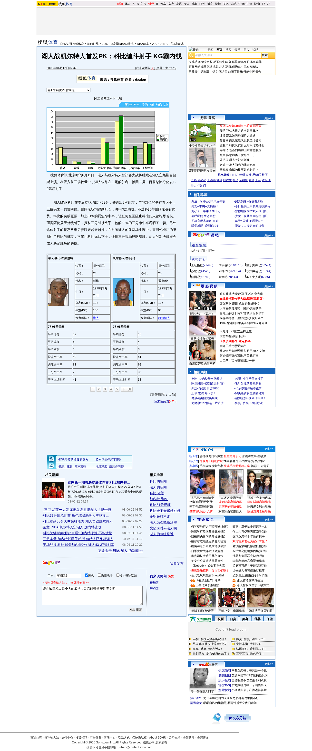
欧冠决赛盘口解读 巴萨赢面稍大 (240, 126)
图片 (246, 49)
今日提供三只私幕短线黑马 (252, 206)
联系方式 (124, 737)
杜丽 (265, 175)
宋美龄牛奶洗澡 (199, 71)
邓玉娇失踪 (220, 62)
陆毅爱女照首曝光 (259, 506)
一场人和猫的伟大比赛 (240, 165)
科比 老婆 (157, 493)
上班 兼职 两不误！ (203, 393)
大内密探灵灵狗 (230, 308)
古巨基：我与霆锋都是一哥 (237, 360)
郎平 (235, 180)
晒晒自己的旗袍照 (215, 703)
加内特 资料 (159, 499)
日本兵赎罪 (254, 62)
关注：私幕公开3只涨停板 (208, 201)
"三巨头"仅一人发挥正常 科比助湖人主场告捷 (77, 510)
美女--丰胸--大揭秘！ (205, 206)
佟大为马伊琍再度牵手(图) (250, 531)
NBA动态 (143, 44)
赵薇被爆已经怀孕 (201, 502)
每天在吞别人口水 (202, 691)
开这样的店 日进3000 (205, 388)
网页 (219, 49)
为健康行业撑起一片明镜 (207, 403)
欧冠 (265, 180)
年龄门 (201, 185)
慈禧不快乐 (235, 71)
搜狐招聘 (81, 737)
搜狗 (257, 4)
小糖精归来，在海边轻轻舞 (249, 690)
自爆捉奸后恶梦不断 (202, 363)
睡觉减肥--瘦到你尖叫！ (207, 225)
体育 (128, 4)
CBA (194, 180)
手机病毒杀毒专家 (211, 466)
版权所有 (161, 742)
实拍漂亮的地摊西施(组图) (250, 551)
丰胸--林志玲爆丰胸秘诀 (207, 378)
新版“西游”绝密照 (202, 611)
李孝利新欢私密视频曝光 (249, 561)
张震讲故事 (249, 456)
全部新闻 (189, 737)
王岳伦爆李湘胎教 (207, 585)
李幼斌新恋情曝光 (259, 502)
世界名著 (229, 461)
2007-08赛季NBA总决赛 (118, 44)
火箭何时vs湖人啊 (163, 528)
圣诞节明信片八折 (201, 511)
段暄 (222, 130)
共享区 (193, 466)
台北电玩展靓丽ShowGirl (207, 575)
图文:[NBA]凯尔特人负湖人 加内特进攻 (72, 527)
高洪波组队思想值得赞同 (245, 140)
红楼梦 (261, 456)
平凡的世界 (243, 461)
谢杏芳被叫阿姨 (239, 160)
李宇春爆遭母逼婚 (201, 506)
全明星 (243, 180)
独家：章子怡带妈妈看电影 (250, 526)
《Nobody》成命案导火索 (208, 565)
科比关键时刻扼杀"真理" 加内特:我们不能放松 (77, 533)
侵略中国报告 (252, 71)
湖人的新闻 (158, 487)
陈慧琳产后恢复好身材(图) (208, 531)
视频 (194, 4)
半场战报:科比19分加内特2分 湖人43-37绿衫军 (78, 545)
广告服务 (95, 737)
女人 (187, 4)
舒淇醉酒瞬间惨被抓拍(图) (250, 546)
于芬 (258, 180)
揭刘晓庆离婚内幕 (230, 502)
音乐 (237, 49)
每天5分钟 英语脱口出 (249, 221)
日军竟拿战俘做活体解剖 (207, 551)
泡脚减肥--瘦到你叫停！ (250, 398)
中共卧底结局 (218, 71)
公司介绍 (174, 737)
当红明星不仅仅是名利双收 (249, 680)
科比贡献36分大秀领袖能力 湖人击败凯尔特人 (78, 521)
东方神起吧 (253, 271)
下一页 (126, 389)
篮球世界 (93, 44)
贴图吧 (195, 277)
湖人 (96, 318)
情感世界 (224, 685)
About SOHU (157, 737)
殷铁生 (227, 180)
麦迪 (251, 180)
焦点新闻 (224, 670)
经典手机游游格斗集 (237, 466)
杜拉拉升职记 (232, 456)
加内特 (194, 250)
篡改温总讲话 (215, 67)
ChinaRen (245, 4)
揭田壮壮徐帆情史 (202, 498)
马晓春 (224, 169)
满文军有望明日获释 (233, 336)
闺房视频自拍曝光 (202, 338)
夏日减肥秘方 (234, 67)
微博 (218, 4)
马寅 (222, 155)
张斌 (222, 165)
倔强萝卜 (225, 303)
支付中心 (67, 737)
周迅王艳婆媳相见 (230, 506)
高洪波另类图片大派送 (240, 135)
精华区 (154, 582)
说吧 (233, 4)
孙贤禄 (224, 140)
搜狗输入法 (51, 737)
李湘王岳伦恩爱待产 (233, 346)
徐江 (222, 135)
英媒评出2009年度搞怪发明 (250, 675)
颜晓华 (224, 145)
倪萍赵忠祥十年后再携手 (249, 536)
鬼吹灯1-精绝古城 (211, 461)
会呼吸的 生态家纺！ (204, 216)
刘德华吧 (224, 271)
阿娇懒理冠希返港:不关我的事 (239, 355)
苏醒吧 (195, 271)
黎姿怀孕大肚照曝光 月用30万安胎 (242, 351)
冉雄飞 (224, 150)
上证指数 (197, 265)
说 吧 (215, 235)
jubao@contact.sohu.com (135, 747)
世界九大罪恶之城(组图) (248, 556)
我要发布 (177, 563)
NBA (235, 175)
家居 (179, 4)
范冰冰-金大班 (253, 294)
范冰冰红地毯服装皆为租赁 (208, 541)
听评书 (193, 456)
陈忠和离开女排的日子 (240, 155)
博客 (210, 4)
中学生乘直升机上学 (202, 146)
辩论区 (154, 588)
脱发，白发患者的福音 (249, 225)
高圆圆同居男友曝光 (202, 170)
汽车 (163, 4)
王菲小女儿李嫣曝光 (231, 611)
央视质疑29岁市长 (201, 62)
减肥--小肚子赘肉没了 (249, 378)
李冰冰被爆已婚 (231, 498)
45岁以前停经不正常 (248, 388)
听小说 (193, 461)
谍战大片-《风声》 (202, 314)
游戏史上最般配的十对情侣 (250, 575)
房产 (171, 4)
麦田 (235, 303)
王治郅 (211, 180)
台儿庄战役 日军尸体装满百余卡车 (242, 313)
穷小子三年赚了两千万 (206, 211)
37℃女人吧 (253, 277)
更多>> (268, 118)
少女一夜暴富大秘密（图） (252, 216)
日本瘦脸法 (251, 67)
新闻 (120, 4)
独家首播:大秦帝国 (232, 294)
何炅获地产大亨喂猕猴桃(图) (209, 526)
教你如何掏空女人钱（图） (252, 211)
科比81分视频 (160, 505)
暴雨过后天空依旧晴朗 (242, 703)
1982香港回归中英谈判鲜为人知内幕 (243, 323)
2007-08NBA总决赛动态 (168, 44)
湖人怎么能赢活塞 (163, 522)
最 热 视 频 (209, 286)
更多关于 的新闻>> (120, 551)
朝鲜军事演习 (237, 62)
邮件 (202, 4)
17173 (266, 4)
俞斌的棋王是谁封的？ (243, 169)
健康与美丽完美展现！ (206, 398)
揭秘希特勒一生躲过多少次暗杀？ (241, 318)
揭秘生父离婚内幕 (259, 498)
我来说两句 (143, 68)
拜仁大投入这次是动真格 (242, 130)
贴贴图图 (224, 675)
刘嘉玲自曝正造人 (230, 511)
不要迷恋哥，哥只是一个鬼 (249, 670)
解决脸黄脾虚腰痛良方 (249, 393)
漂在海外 (196, 698)
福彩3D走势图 (260, 466)
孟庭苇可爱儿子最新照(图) (250, 565)
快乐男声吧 (253, 265)
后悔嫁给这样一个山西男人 (249, 685)
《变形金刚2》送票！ (209, 580)
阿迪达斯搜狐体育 (72, 44)
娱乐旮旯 (224, 680)
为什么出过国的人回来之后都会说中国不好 (231, 698)
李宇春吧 (224, 265)
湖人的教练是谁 (162, 534)
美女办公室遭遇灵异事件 (207, 561)
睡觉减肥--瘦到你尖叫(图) (207, 383)
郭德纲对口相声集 (211, 456)
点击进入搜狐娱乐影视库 (249, 570)
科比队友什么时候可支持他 (246, 145)
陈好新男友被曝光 (259, 511)
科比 (204, 250)
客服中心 (110, 737)
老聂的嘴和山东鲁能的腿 (245, 150)
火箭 (249, 175)
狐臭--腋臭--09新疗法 (249, 403)
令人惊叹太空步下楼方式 (253, 585)
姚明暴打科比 (160, 516)
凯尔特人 (164, 318)
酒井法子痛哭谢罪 (260, 611)
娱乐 (139, 4)
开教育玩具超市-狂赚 (205, 221)
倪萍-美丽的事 (252, 308)
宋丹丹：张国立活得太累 (236, 331)
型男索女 (224, 690)
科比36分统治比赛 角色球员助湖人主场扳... (76, 515)
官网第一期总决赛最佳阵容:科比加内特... (99, 482)
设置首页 (36, 737)
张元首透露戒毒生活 (250, 580)
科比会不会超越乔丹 (165, 511)
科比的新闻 (158, 481)
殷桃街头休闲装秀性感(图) (208, 536)
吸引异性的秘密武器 (248, 383)
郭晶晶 (201, 180)
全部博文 (203, 737)
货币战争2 (258, 461)
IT (157, 4)
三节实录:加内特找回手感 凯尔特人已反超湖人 (78, 539)
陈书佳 (224, 160)
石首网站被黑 (197, 67)
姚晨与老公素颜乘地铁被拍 (208, 546)
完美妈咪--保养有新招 (249, 201)
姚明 (242, 175)
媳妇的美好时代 (249, 303)
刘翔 (219, 180)
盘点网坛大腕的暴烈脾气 (207, 556)
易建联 (256, 175)
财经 (151, 4)
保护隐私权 (139, 737)
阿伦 (212, 250)
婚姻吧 (223, 277)
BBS (226, 4)
